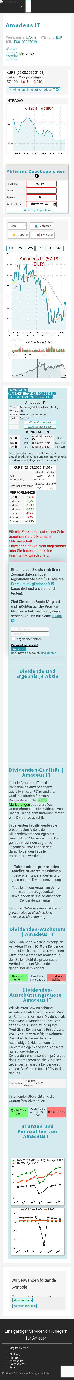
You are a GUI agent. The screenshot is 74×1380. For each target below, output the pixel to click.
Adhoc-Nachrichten (41, 426)
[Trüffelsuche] (9, 1)
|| (60, 368)
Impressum (16, 1361)
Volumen (45, 226)
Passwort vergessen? (24, 645)
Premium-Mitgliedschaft (31, 584)
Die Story (14, 1354)
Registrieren (48, 653)
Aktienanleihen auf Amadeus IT (33, 89)
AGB (12, 1367)
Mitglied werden (18, 1348)
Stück (9, 190)
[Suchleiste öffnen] (21, 6)
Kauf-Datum (13, 204)
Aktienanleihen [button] (27, 393)
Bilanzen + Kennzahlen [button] (36, 397)
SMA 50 (23, 235)
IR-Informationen (41, 422)
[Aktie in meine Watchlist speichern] (12, 54)
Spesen (10, 197)
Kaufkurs (11, 183)
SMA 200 (47, 235)
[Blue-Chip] (27, 54)
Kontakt (14, 1357)
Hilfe (12, 1351)
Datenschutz (16, 1364)
